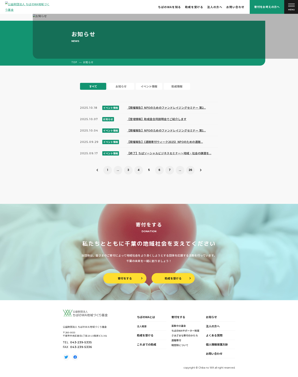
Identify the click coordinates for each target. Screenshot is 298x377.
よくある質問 (214, 335)
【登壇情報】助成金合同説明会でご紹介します (156, 119)
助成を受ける (194, 7)
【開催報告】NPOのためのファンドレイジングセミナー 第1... (166, 130)
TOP (74, 62)
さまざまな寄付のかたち (184, 335)
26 (190, 170)
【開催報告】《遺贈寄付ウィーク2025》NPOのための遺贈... (165, 142)
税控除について (179, 345)
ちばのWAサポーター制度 (185, 330)
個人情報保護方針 (217, 344)
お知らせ (211, 317)
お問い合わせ (235, 7)
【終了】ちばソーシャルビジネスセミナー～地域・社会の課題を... (169, 153)
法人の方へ (214, 7)
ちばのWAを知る (169, 7)
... (118, 170)
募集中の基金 (178, 325)
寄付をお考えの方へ (267, 7)
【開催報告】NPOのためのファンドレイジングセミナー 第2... (166, 107)
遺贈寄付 (176, 340)
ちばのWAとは (146, 317)
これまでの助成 (146, 344)
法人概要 (142, 326)
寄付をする (125, 278)
